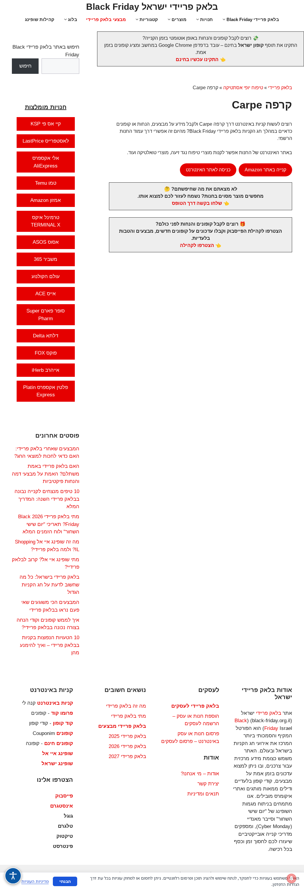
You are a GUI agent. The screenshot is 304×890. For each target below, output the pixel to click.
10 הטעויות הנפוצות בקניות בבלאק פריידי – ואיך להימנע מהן (49, 645)
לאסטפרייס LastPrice (46, 141)
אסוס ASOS (46, 242)
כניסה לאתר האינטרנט (208, 169)
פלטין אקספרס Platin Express (45, 391)
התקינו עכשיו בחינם (197, 59)
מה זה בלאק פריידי (126, 706)
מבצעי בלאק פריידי (106, 19)
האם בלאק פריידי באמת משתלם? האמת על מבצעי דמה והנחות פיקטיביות (45, 473)
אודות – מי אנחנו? (200, 773)
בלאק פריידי (280, 87)
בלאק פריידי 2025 (127, 736)
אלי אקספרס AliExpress (45, 162)
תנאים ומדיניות (203, 794)
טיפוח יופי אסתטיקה (243, 87)
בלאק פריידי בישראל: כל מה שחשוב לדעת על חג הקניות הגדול (49, 584)
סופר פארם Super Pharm (45, 314)
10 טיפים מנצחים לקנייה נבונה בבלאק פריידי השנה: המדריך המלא (47, 499)
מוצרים (179, 19)
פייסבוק (64, 796)
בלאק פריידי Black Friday (253, 19)
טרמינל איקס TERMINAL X (45, 221)
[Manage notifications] (291, 878)
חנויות (206, 19)
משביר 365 (45, 259)
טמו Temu (45, 183)
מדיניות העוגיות (35, 881)
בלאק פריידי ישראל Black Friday (152, 7)
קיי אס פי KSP (46, 124)
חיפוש (25, 66)
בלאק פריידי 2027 (127, 756)
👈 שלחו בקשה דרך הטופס (200, 203)
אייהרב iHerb (45, 370)
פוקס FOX (46, 353)
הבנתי (65, 881)
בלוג (72, 19)
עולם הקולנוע (45, 276)
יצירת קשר (208, 784)
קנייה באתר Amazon (265, 169)
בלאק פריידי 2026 (127, 746)
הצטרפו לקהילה (197, 245)
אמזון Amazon (45, 200)
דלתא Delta (45, 336)
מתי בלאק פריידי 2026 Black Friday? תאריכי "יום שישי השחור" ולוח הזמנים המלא (48, 524)
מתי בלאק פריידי (128, 716)
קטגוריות (149, 19)
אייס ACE (45, 293)
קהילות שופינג (39, 19)
